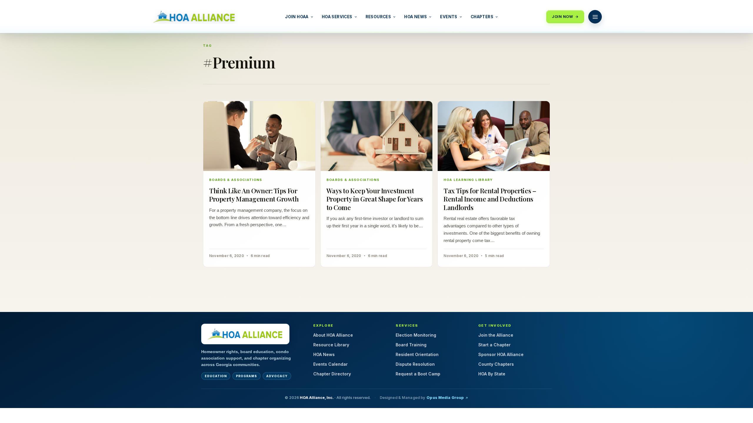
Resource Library (331, 344)
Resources (378, 16)
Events (448, 16)
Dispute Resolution (415, 364)
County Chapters (496, 364)
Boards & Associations (235, 180)
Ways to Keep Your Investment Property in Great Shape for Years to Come (374, 199)
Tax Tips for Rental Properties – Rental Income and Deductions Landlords (490, 199)
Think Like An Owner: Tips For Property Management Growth (254, 195)
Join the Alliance (495, 335)
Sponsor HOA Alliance (501, 354)
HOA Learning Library (468, 180)
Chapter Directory (332, 373)
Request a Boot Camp (418, 373)
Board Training (411, 344)
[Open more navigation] (595, 17)
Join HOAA (297, 16)
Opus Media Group (445, 397)
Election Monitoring (416, 335)
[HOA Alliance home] (245, 334)
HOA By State (491, 373)
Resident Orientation (417, 354)
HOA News (415, 16)
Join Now (562, 16)
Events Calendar (330, 364)
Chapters (482, 16)
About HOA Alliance (333, 335)
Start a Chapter (494, 344)
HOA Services (337, 16)
